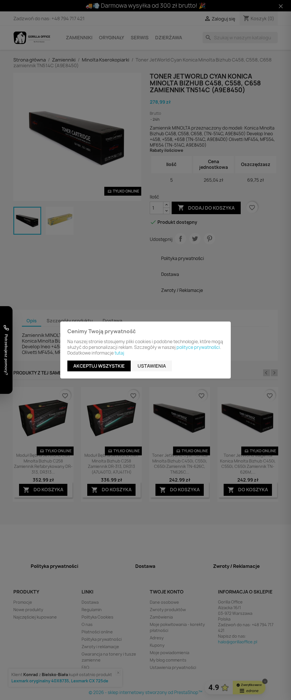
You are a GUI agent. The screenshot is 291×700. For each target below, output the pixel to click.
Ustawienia (152, 366)
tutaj (119, 353)
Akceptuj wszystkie (99, 366)
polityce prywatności (198, 347)
